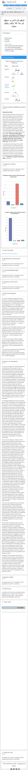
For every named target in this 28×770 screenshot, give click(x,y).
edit (4, 108)
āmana (6, 86)
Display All (6, 5)
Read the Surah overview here (9, 253)
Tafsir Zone (17, 5)
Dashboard (11, 5)
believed (7, 87)
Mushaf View (23, 5)
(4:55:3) (7, 84)
